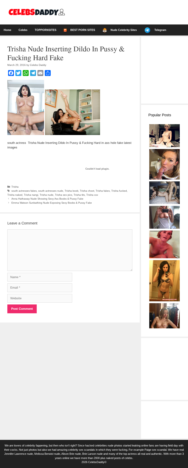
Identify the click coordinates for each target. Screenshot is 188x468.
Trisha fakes (103, 190)
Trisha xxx (92, 194)
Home (7, 29)
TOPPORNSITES (45, 29)
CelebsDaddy (96, 462)
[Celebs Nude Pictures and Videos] (36, 12)
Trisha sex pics (63, 194)
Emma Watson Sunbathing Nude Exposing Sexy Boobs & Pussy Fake (51, 202)
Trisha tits (79, 194)
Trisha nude (46, 194)
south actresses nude (50, 190)
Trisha (15, 186)
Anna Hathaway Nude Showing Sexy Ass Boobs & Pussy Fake (47, 198)
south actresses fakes (24, 190)
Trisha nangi (31, 194)
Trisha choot (87, 190)
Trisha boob (71, 190)
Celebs (23, 29)
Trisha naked (14, 194)
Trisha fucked (119, 190)
